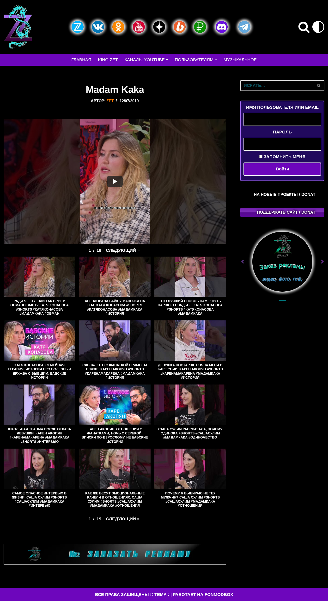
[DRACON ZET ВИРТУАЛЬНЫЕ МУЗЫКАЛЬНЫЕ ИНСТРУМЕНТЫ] (18, 26)
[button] (167, 60)
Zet (110, 101)
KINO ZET (108, 59)
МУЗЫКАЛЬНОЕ (240, 59)
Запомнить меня (283, 156)
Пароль (282, 132)
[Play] (115, 181)
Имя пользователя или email (282, 107)
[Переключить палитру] (318, 27)
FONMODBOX (219, 594)
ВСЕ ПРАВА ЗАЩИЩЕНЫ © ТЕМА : (132, 594)
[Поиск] (304, 27)
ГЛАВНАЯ (81, 59)
